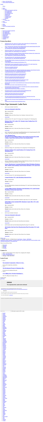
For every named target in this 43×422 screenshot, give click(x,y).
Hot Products (20, 239)
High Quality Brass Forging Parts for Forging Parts (14, 94)
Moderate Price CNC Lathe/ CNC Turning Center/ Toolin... (15, 44)
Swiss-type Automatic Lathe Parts (12, 109)
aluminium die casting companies (6, 240)
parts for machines (34, 240)
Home (4, 8)
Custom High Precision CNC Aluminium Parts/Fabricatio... (15, 72)
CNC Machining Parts (9, 13)
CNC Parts (5, 9)
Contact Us (5, 22)
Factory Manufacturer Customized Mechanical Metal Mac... (15, 55)
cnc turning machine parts (26, 240)
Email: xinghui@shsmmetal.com (8, 2)
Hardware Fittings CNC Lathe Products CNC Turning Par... (15, 51)
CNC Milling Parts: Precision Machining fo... (13, 273)
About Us (4, 19)
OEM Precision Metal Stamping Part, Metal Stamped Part (15, 74)
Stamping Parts (7, 14)
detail (8, 117)
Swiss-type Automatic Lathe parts (11, 68)
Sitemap (24, 239)
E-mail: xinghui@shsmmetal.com (9, 254)
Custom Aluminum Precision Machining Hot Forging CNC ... (16, 97)
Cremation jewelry (8, 16)
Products (4, 25)
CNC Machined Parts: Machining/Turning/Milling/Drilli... (15, 48)
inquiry (6, 117)
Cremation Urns (8, 17)
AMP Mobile (29, 239)
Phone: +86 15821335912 (7, 1)
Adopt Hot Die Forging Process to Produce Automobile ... (15, 88)
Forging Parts (7, 15)
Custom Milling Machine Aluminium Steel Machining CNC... (16, 62)
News (4, 21)
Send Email (2, 278)
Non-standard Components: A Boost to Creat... (13, 262)
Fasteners (6, 18)
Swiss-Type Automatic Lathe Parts (11, 10)
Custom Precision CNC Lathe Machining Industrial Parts (15, 58)
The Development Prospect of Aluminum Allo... (13, 268)
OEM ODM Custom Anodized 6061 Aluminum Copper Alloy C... (16, 65)
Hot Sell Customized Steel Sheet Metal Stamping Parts (14, 77)
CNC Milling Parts (8, 12)
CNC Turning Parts (8, 11)
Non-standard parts (13, 241)
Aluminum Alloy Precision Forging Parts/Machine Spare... (15, 101)
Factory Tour (7, 20)
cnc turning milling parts (17, 240)
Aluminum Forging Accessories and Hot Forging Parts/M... (15, 91)
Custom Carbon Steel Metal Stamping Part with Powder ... (15, 80)
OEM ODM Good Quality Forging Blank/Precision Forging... (16, 84)
